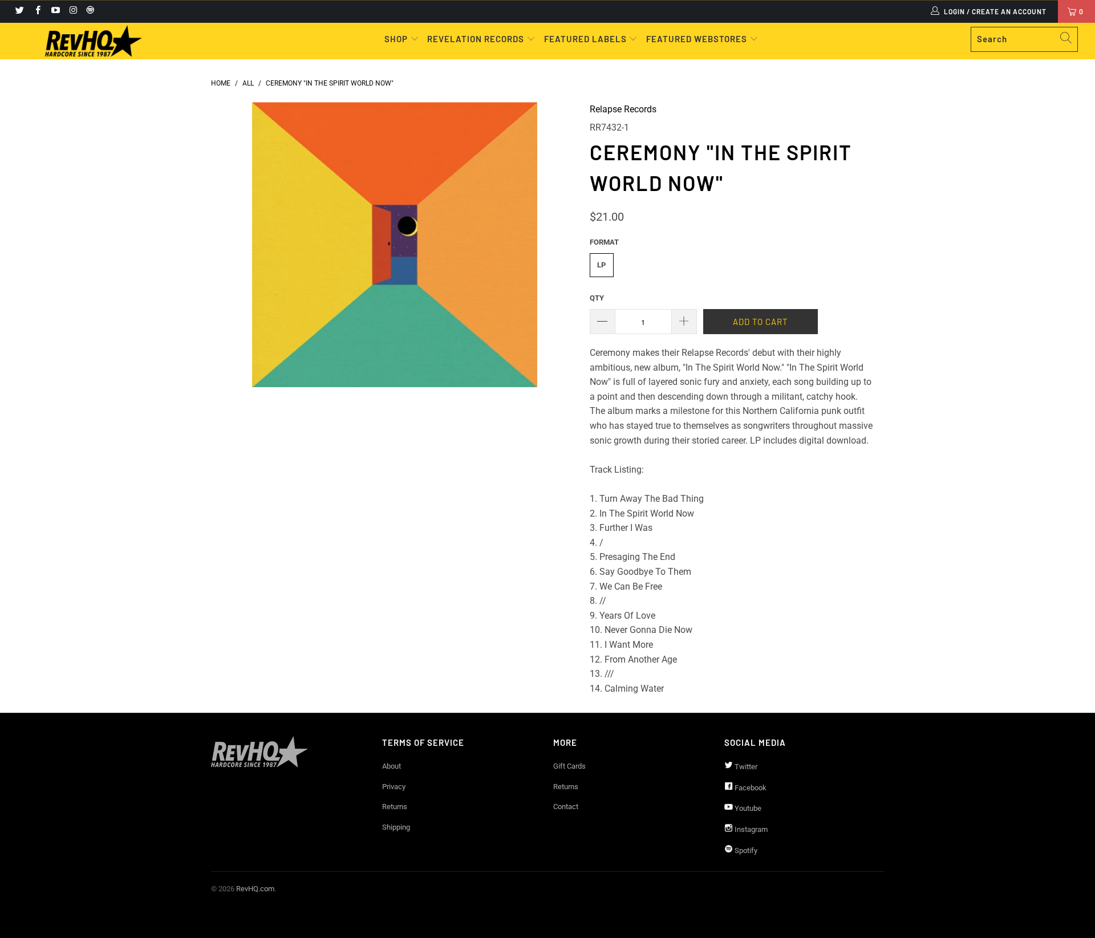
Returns (394, 806)
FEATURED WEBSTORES (697, 39)
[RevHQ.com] (93, 41)
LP (601, 265)
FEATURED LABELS (585, 39)
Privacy (393, 786)
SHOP (397, 39)
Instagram (750, 829)
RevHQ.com (255, 888)
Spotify (745, 850)
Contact (565, 806)
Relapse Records (623, 109)
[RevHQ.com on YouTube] (55, 11)
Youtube (747, 808)
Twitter (745, 766)
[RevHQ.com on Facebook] (37, 11)
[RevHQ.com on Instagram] (73, 11)
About (391, 766)
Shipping (396, 827)
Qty (597, 298)
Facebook (749, 787)
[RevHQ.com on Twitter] (19, 11)
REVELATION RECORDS (475, 39)
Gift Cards (569, 766)
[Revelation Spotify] (88, 11)
